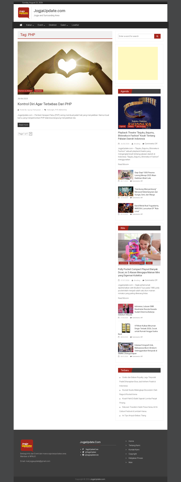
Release (130, 126)
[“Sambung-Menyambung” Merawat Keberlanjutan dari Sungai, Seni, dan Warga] (125, 191)
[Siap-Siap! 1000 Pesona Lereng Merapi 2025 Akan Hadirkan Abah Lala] (125, 174)
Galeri (63, 25)
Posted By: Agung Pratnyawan (30, 110)
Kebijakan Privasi (136, 458)
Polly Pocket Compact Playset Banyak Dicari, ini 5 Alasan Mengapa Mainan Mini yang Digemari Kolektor (139, 272)
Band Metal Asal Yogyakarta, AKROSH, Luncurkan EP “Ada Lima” (147, 208)
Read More (122, 164)
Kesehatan (38, 91)
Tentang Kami (134, 445)
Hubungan (50, 110)
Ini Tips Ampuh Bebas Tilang (134, 415)
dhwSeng (137, 144)
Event (40, 25)
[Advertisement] (138, 63)
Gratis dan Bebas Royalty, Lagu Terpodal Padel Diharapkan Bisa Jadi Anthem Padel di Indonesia (137, 381)
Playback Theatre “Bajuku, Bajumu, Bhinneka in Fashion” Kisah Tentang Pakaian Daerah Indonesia (136, 135)
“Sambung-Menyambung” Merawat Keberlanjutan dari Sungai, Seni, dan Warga (146, 192)
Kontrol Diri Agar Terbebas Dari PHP (45, 104)
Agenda (122, 126)
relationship (63, 110)
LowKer (75, 25)
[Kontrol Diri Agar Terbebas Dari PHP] (65, 68)
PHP (56, 110)
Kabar (29, 25)
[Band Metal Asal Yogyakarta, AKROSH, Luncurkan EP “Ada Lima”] (125, 208)
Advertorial (123, 263)
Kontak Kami (134, 450)
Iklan (131, 462)
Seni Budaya (141, 126)
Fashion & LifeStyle (25, 91)
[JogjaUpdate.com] (21, 25)
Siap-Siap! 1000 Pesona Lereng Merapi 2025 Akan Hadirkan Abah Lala (145, 175)
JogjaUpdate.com (49, 10)
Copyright (133, 454)
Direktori (53, 25)
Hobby (149, 263)
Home (131, 441)
